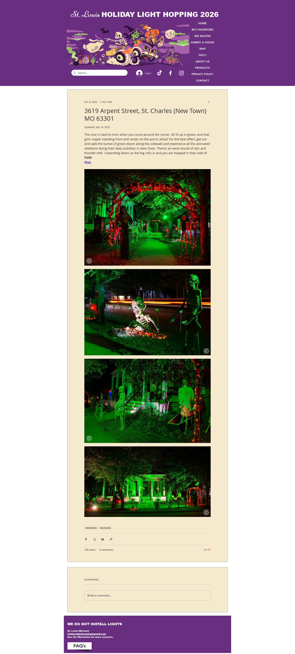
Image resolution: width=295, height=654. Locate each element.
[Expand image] (147, 217)
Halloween (91, 527)
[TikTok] (159, 73)
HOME (202, 23)
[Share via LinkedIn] (102, 539)
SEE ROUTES (202, 36)
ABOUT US (202, 61)
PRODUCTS (202, 67)
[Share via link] (111, 539)
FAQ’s (202, 55)
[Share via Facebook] (86, 539)
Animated (105, 527)
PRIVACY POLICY (202, 74)
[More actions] (209, 102)
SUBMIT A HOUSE (202, 42)
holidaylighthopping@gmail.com (86, 634)
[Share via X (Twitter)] (94, 539)
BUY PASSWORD (202, 29)
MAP (202, 48)
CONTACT (202, 80)
